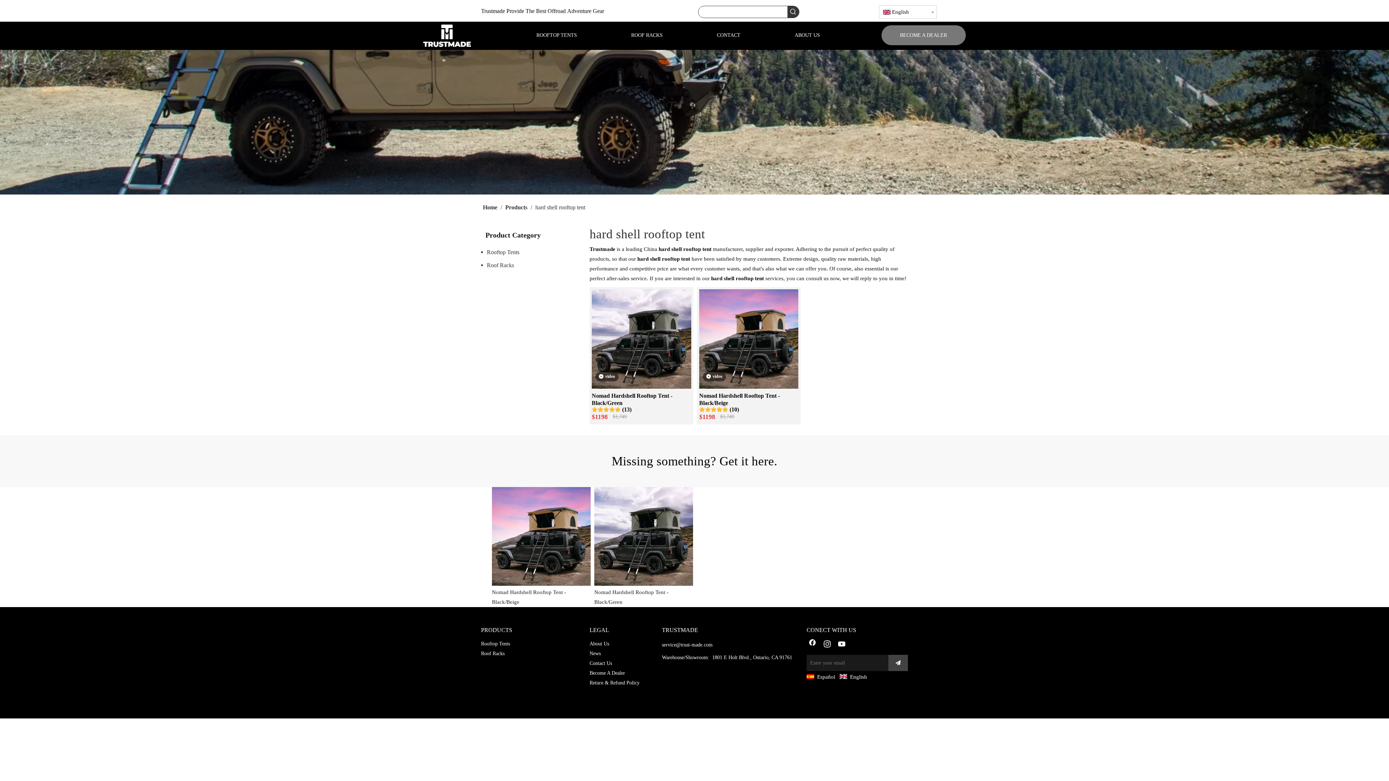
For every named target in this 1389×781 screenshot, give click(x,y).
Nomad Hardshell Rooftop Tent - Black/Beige (739, 399)
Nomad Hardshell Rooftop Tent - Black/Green (632, 399)
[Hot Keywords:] (793, 12)
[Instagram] (827, 644)
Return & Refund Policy (615, 683)
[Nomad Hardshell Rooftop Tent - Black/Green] (641, 338)
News (595, 653)
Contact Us (601, 663)
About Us (599, 643)
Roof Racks (500, 265)
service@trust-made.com (687, 645)
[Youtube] (842, 644)
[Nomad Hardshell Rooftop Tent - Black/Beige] (749, 338)
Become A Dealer (607, 673)
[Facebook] (812, 644)
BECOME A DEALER (923, 35)
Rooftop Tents (503, 252)
